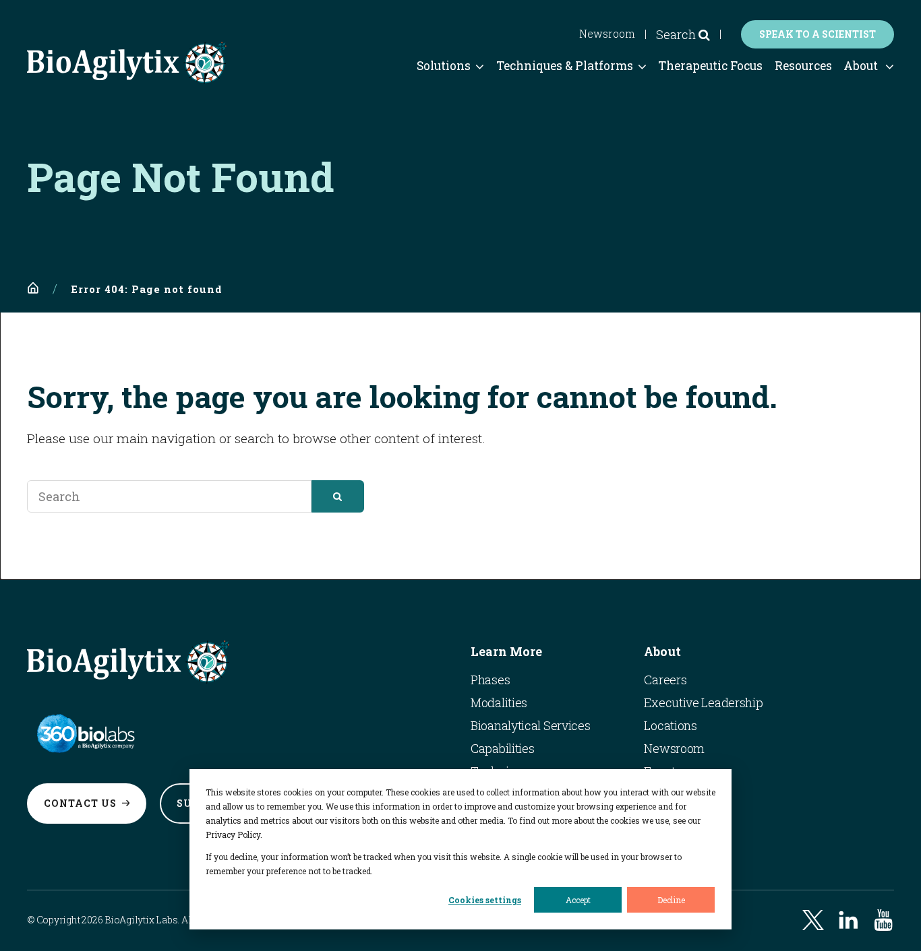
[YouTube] (883, 920)
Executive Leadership (703, 702)
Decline (671, 899)
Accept (578, 899)
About (860, 65)
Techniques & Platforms (564, 65)
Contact (80, 803)
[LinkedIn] (848, 920)
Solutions (444, 65)
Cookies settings (484, 899)
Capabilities (502, 748)
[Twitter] (813, 920)
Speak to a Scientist (817, 34)
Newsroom (607, 33)
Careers (665, 679)
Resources (803, 65)
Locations (670, 725)
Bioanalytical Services (530, 725)
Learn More (506, 651)
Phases (490, 679)
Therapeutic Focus (710, 65)
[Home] (33, 288)
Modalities (499, 702)
